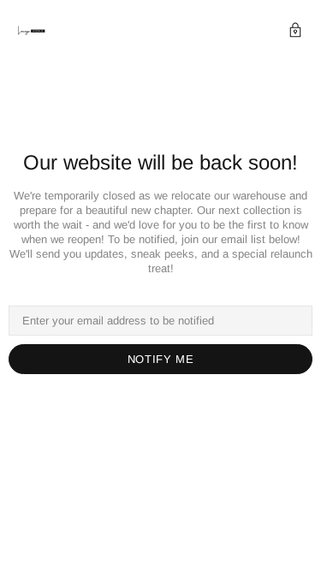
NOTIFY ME (161, 359)
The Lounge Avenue (31, 31)
